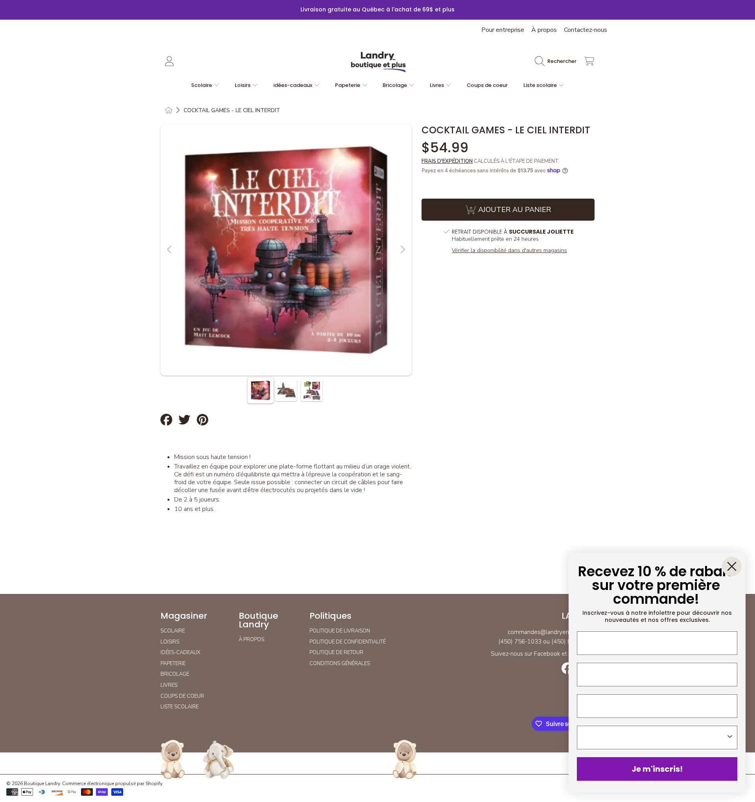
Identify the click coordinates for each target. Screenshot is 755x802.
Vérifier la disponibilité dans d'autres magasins (509, 250)
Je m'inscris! (657, 768)
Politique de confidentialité (347, 641)
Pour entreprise (502, 30)
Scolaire (202, 85)
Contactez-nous (585, 30)
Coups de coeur (182, 696)
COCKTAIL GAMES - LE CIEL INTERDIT (232, 110)
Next (402, 250)
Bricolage (395, 85)
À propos (544, 30)
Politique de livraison (339, 630)
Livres (437, 85)
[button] (557, 61)
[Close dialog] (732, 566)
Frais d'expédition (447, 161)
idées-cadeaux (293, 85)
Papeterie (348, 85)
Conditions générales (339, 663)
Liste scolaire (540, 85)
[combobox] (655, 737)
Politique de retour (336, 652)
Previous (170, 250)
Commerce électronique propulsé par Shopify (112, 783)
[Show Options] (730, 737)
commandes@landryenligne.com (551, 632)
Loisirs (243, 85)
